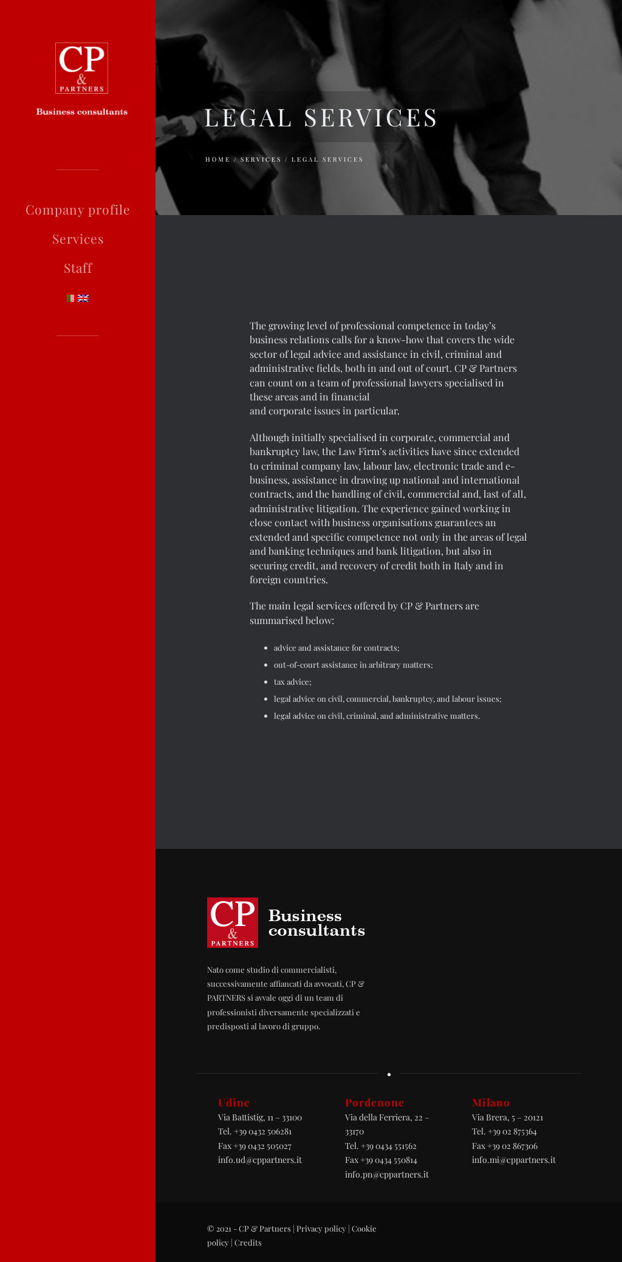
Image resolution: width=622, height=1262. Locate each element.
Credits (248, 1242)
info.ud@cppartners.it (260, 1159)
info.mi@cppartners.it (514, 1159)
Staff (78, 267)
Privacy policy (321, 1228)
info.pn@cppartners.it (387, 1174)
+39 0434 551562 (389, 1145)
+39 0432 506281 (263, 1131)
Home (218, 159)
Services (78, 238)
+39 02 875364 (512, 1131)
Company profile (78, 209)
